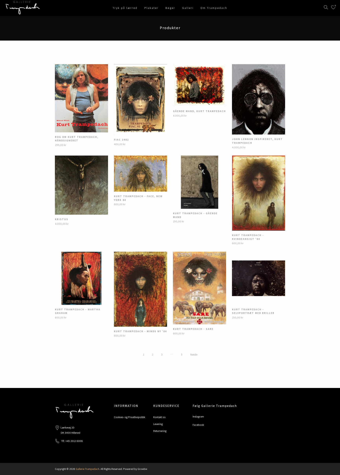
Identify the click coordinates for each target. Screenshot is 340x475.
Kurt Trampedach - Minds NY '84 (140, 331)
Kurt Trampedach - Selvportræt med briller (253, 311)
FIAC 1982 (121, 139)
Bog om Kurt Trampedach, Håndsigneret (76, 138)
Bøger (170, 8)
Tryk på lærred (125, 8)
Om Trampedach (213, 8)
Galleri (188, 8)
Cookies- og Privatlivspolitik (129, 417)
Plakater (151, 8)
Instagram (198, 416)
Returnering (159, 431)
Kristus (61, 219)
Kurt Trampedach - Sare (193, 329)
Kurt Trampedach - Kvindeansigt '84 (248, 237)
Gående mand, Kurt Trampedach (199, 111)
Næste (193, 354)
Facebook (198, 425)
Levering (158, 424)
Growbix (142, 469)
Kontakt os (159, 417)
